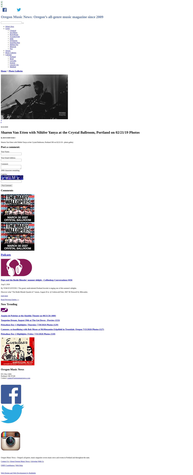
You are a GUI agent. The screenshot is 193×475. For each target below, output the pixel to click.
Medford (13, 67)
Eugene (12, 63)
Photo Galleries (10, 53)
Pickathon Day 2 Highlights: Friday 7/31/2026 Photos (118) (28, 334)
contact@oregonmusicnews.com (18, 378)
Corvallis (13, 61)
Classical (13, 31)
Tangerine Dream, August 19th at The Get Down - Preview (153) (30, 320)
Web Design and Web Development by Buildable (18, 473)
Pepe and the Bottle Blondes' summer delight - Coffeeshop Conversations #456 (36, 280)
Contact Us (5, 461)
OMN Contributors (7, 465)
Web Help (19, 465)
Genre (7, 29)
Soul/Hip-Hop (15, 43)
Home (3, 71)
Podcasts (6, 254)
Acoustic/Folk (15, 37)
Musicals (13, 47)
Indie (11, 39)
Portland (13, 57)
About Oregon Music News (20, 461)
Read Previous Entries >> (10, 300)
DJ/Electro (13, 41)
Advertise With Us (37, 461)
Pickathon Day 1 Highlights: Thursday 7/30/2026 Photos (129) (29, 325)
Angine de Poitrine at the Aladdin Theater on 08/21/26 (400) (28, 316)
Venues (7, 51)
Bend (12, 59)
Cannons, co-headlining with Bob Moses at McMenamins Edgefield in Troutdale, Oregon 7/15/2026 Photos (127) (52, 329)
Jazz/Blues (13, 33)
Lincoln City (14, 65)
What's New (9, 27)
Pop (11, 49)
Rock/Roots (14, 35)
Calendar (8, 55)
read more (4, 296)
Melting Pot (14, 45)
